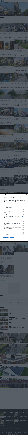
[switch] (23, 209)
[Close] (26, 195)
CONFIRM (8, 237)
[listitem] (14, 207)
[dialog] (14, 217)
